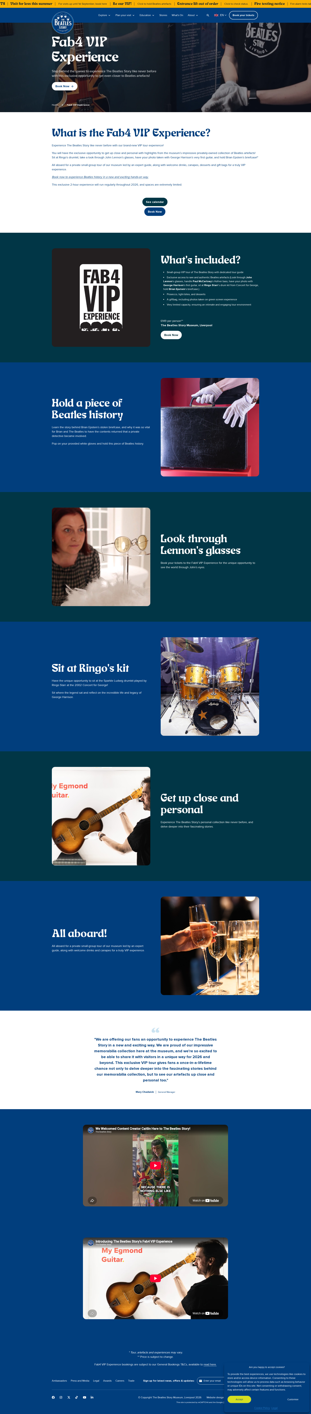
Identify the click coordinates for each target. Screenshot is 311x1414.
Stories (163, 15)
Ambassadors (59, 1380)
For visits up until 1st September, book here (82, 4)
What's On (177, 15)
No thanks (266, 1399)
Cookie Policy (262, 1408)
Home (55, 105)
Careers (119, 1380)
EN (222, 15)
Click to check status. (236, 4)
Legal (274, 1408)
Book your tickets (243, 15)
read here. (210, 1364)
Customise (292, 1399)
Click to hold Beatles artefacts (154, 4)
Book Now (62, 86)
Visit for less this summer (31, 4)
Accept (239, 1399)
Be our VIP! (122, 4)
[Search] (208, 15)
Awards (107, 1380)
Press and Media (80, 1380)
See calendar (155, 202)
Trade (131, 1380)
